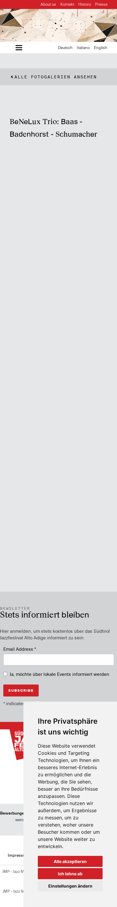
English (100, 47)
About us (48, 4)
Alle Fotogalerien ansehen (55, 76)
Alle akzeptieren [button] (70, 861)
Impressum (18, 855)
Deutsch (92, 12)
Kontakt (67, 4)
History (84, 4)
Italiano (83, 47)
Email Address (19, 649)
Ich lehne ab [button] (70, 873)
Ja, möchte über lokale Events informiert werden (59, 674)
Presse (101, 4)
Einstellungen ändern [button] (70, 885)
